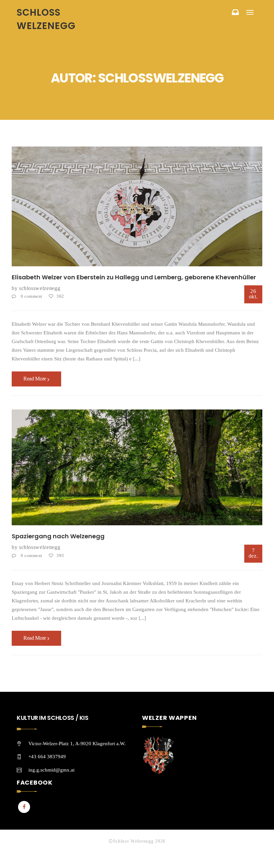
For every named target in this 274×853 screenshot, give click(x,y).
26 (253, 293)
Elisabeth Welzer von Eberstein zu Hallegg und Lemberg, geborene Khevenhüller (134, 277)
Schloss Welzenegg (46, 19)
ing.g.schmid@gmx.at (51, 770)
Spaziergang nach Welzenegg (58, 536)
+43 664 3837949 (47, 756)
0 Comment (31, 296)
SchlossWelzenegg (39, 288)
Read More (35, 378)
